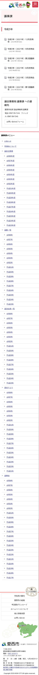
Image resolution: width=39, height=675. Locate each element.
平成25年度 (10, 216)
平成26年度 (10, 211)
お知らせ (7, 141)
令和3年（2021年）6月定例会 (21, 69)
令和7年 (9, 239)
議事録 (7, 476)
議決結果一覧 (9, 309)
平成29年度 (10, 198)
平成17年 (10, 578)
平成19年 (10, 568)
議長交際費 (8, 151)
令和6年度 (10, 165)
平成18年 (10, 573)
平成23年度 (10, 225)
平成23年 (10, 304)
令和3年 (9, 258)
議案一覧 (7, 230)
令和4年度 (10, 174)
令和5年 (9, 249)
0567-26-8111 (13, 653)
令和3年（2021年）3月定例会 (21, 78)
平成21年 (10, 471)
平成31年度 (10, 188)
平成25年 (10, 295)
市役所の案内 (19, 596)
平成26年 (10, 290)
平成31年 (10, 267)
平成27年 (10, 286)
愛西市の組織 (19, 600)
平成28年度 (10, 202)
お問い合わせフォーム (15, 122)
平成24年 (10, 299)
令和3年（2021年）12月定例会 (20, 40)
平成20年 (10, 564)
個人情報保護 (19, 613)
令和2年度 (10, 184)
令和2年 (9, 263)
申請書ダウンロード (19, 605)
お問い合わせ (19, 618)
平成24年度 (10, 221)
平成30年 (10, 272)
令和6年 (9, 244)
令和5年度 (10, 170)
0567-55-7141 (14, 113)
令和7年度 (10, 161)
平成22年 (10, 466)
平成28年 (10, 281)
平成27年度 (10, 207)
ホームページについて (19, 609)
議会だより (8, 388)
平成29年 (10, 276)
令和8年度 (10, 156)
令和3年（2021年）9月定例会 (21, 50)
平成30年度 (10, 193)
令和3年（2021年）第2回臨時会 (21, 59)
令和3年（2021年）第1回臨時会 (21, 88)
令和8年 (9, 235)
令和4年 (9, 253)
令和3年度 (10, 179)
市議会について (10, 146)
